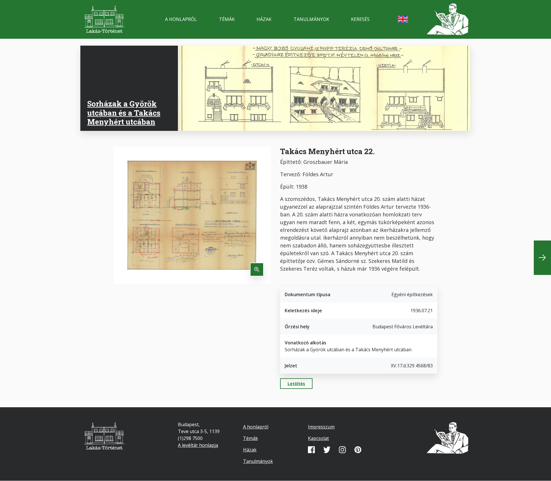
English (403, 19)
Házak (264, 19)
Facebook (311, 449)
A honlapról (181, 19)
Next (542, 257)
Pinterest (357, 449)
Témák (227, 19)
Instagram (342, 449)
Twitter (326, 449)
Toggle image (257, 269)
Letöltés (296, 383)
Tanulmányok (311, 19)
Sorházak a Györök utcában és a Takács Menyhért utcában (123, 112)
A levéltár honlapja (198, 445)
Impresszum (321, 427)
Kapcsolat (318, 438)
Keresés (360, 19)
